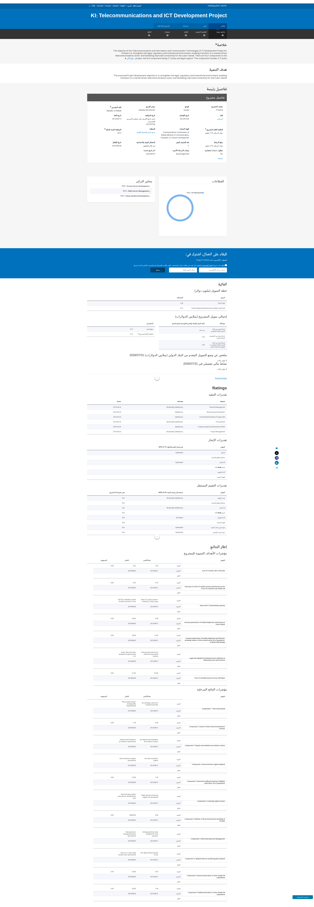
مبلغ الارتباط (218, 142)
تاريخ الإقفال (116, 142)
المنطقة (152, 129)
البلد (221, 115)
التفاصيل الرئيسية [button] (201, 32)
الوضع (187, 106)
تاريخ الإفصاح (184, 115)
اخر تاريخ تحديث (149, 150)
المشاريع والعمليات (213, 6)
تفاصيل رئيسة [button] (220, 32)
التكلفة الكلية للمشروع (214, 129)
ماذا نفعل (223, 6)
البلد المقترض (115, 106)
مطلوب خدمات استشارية (214, 150)
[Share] (277, 458)
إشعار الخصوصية (207, 265)
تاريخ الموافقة (150, 115)
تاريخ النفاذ (117, 115)
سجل (158, 270)
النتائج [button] (149, 32)
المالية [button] (186, 32)
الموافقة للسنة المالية (112, 129)
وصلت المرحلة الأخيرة (181, 150)
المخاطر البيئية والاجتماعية (146, 142)
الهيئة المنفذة (184, 129)
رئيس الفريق (150, 106)
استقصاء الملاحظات (303, 897)
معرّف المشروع (217, 106)
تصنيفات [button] (167, 32)
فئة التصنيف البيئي (182, 142)
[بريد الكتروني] (277, 448)
